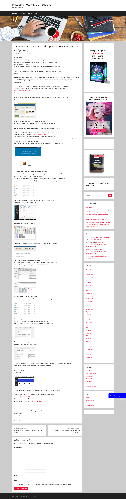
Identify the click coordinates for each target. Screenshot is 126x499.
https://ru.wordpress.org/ (38, 134)
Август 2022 (89, 322)
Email (16, 475)
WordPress (89, 370)
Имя (15, 471)
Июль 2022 (89, 325)
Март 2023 (89, 312)
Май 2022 (88, 328)
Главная (14, 13)
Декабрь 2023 (89, 293)
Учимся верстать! (91, 386)
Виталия (88, 249)
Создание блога (90, 384)
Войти (87, 397)
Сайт (15, 480)
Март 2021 (88, 341)
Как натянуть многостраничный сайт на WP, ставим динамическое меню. (96, 244)
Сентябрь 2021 (90, 330)
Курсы (30, 13)
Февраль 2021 (89, 344)
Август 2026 (89, 269)
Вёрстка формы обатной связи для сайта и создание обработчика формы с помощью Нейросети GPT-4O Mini (98, 224)
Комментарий (18, 447)
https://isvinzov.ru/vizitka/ (22, 90)
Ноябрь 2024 (89, 277)
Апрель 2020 (89, 352)
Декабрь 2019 (89, 357)
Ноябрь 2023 (89, 296)
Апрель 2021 (89, 338)
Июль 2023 (89, 306)
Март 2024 (89, 290)
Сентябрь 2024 (90, 282)
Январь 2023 (89, 314)
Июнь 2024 (89, 288)
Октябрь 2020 (89, 349)
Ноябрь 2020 (89, 346)
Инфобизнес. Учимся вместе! (31, 4)
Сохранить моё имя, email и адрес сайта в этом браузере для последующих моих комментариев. (43, 484)
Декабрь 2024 (89, 274)
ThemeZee (33, 496)
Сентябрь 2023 (90, 301)
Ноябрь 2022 (89, 317)
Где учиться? (89, 378)
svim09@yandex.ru (37, 401)
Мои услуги (38, 13)
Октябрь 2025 (89, 272)
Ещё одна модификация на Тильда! (96, 219)
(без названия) (90, 207)
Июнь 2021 (89, 333)
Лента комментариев (91, 403)
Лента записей (90, 400)
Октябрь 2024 (89, 280)
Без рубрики (19, 420)
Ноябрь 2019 (89, 360)
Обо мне (22, 13)
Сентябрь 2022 (90, 320)
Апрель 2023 (89, 309)
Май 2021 (88, 336)
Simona (88, 242)
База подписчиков (91, 373)
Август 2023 (89, 304)
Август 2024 (89, 285)
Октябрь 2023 (89, 298)
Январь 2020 (89, 354)
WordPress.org (90, 405)
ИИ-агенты (89, 381)
